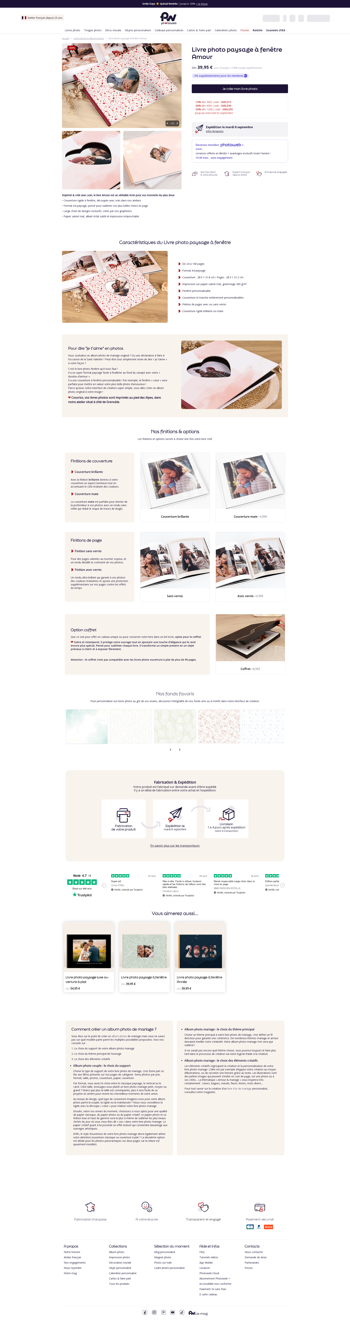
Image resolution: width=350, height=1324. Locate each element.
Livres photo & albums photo (89, 38)
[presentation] (170, 749)
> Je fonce (202, 3)
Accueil (65, 38)
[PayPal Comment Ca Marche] (258, 1228)
